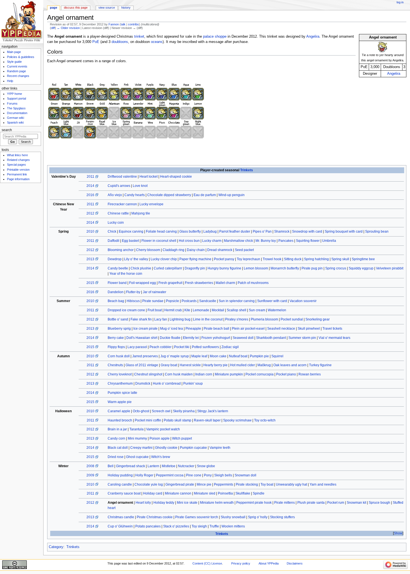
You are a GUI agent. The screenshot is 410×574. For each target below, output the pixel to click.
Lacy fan (160, 319)
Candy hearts (134, 195)
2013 (90, 259)
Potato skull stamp (177, 420)
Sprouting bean (377, 231)
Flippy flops (116, 347)
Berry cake (116, 338)
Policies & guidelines (20, 57)
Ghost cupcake (137, 457)
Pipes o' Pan (262, 231)
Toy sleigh (199, 526)
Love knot (140, 186)
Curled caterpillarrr (168, 268)
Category (56, 547)
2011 (90, 177)
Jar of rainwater (154, 292)
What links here (17, 155)
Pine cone (193, 475)
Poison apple (159, 438)
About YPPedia (269, 563)
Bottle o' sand (118, 319)
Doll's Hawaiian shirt (141, 338)
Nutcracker (186, 466)
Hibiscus (133, 301)
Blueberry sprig (119, 329)
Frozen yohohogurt (215, 338)
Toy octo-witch (265, 420)
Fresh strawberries (199, 283)
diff (53, 28)
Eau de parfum (205, 195)
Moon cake (218, 356)
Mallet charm (225, 283)
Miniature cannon (178, 493)
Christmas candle (121, 517)
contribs (133, 24)
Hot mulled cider (242, 365)
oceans (157, 42)
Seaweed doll (243, 338)
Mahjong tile (140, 213)
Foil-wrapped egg (142, 283)
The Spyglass (16, 108)
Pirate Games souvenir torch (196, 517)
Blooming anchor (121, 250)
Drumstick (142, 383)
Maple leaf (199, 356)
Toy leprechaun (248, 259)
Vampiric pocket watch (163, 429)
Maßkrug (264, 365)
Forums (12, 103)
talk (123, 24)
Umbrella (329, 241)
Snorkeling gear (317, 319)
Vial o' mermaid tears (334, 338)
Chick (112, 231)
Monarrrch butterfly (285, 268)
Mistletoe (168, 466)
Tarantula (136, 429)
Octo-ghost (141, 411)
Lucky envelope (151, 204)
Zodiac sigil (230, 347)
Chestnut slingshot (148, 374)
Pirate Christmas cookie (155, 517)
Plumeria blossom (264, 319)
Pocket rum (335, 503)
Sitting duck (293, 259)
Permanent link (17, 174)
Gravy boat (169, 365)
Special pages (16, 164)
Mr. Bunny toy (265, 241)
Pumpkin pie (259, 356)
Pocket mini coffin (148, 420)
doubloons (120, 42)
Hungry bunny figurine (224, 268)
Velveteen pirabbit (389, 268)
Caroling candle (120, 484)
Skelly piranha (184, 411)
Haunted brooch (120, 420)
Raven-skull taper (207, 420)
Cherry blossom (148, 250)
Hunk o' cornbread (167, 383)
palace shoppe (214, 36)
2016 (90, 195)
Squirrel (277, 356)
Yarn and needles (323, 484)
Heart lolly (143, 503)
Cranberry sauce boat (124, 493)
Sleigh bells (223, 475)
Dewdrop (115, 259)
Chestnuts (115, 365)
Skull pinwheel (309, 329)
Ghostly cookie (166, 448)
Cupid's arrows (119, 186)
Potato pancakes (148, 526)
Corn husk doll (119, 356)
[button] (398, 533)
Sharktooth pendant (271, 338)
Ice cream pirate (145, 329)
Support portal (16, 98)
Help (10, 81)
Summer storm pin (302, 338)
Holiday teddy (163, 503)
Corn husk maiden (179, 374)
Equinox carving (131, 231)
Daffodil (113, 241)
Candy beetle (118, 268)
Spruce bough (379, 503)
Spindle (258, 493)
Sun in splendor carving (237, 301)
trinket (139, 36)
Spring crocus (335, 268)
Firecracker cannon (122, 204)
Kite (187, 310)
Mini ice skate (187, 503)
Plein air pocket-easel (248, 329)
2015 (90, 283)
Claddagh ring (173, 250)
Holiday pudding (120, 475)
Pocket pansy (224, 259)
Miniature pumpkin (229, 374)
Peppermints (223, 484)
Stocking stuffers (282, 517)
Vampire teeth (219, 448)
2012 (90, 213)
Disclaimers (295, 563)
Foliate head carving (161, 231)
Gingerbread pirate (179, 484)
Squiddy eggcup (361, 268)
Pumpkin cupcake (193, 448)
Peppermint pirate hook (254, 503)
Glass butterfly (190, 231)
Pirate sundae (152, 301)
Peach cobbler (160, 347)
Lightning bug (180, 319)
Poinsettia (225, 493)
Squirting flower (308, 241)
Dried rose (116, 457)
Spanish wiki (15, 122)
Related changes (18, 159)
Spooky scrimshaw (237, 420)
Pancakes (285, 241)
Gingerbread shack (130, 466)
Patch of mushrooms (253, 283)
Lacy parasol (137, 347)
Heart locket (148, 177)
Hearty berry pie (215, 365)
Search (7, 130)
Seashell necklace (281, 329)
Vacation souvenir (303, 301)
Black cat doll (118, 448)
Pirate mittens (284, 503)
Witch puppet (182, 438)
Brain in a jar (117, 429)
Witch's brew (160, 457)
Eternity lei (191, 338)
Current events (17, 66)
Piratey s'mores (236, 319)
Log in (400, 2)
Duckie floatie (170, 338)
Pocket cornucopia (259, 374)
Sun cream (257, 310)
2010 (90, 231)
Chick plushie (141, 268)
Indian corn (203, 374)
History (126, 7)
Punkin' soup (193, 383)
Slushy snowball (233, 517)
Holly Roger (144, 475)
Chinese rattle (118, 213)
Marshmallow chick (238, 241)
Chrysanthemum (120, 383)
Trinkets (246, 170)
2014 (90, 186)
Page (53, 7)
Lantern (153, 466)
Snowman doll (245, 475)
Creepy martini (141, 448)
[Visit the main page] (21, 21)
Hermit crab (173, 310)
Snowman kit (356, 503)
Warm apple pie (120, 402)
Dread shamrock (219, 250)
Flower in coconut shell (158, 241)
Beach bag (116, 301)
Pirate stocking (247, 484)
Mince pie (204, 484)
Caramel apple (119, 411)
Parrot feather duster (234, 231)
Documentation (17, 113)
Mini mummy (137, 438)
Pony (208, 475)
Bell (111, 466)
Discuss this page (76, 7)
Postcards (189, 301)
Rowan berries (309, 374)
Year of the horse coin (125, 274)
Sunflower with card (272, 301)
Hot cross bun (189, 241)
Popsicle (172, 301)
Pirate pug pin (312, 268)
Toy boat (267, 484)
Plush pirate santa (311, 503)
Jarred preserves (145, 356)
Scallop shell (236, 310)
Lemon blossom (256, 268)
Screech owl (161, 411)
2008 (90, 466)
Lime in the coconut (208, 319)
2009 (90, 475)
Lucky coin (116, 223)
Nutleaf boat (238, 356)
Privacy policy (240, 563)
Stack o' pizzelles (176, 526)
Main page (14, 52)
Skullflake (242, 493)
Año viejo (115, 195)
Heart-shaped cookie (176, 177)
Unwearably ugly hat (291, 484)
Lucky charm (211, 241)
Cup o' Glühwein (120, 526)
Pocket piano (286, 374)
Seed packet (244, 250)
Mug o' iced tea (171, 329)
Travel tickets (332, 329)
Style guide (14, 61)
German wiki (15, 117)
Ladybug (210, 231)
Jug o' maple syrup (174, 356)
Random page (16, 71)
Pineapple (193, 329)
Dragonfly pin (195, 268)
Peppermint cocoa (170, 475)
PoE (95, 42)
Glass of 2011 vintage (142, 365)
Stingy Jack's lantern (212, 411)
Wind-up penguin (231, 195)
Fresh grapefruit (170, 283)
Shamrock (282, 231)
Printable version (18, 169)
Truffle (214, 526)
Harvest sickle (190, 365)
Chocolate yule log (148, 484)
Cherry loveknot (120, 374)
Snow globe (206, 466)
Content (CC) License (207, 563)
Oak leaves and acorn (290, 365)
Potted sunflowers (205, 347)
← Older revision (68, 28)
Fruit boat (155, 310)
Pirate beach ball (216, 329)
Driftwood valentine (122, 177)
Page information (18, 179)
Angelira (393, 74)
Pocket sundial (292, 319)
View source (106, 7)
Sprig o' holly (257, 517)
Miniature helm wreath (217, 503)
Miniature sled (204, 493)
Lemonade (201, 310)
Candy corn (116, 438)
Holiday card (152, 493)
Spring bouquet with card (344, 231)
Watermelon (277, 310)
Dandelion (116, 292)
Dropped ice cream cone (126, 310)
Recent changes (18, 76)
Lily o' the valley (136, 259)
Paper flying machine (195, 259)
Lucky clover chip (164, 259)
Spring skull (340, 259)
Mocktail (218, 310)
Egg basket (130, 241)
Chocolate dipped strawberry (169, 195)
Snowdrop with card (307, 231)
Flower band (117, 283)
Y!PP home (14, 93)
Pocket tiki (181, 347)
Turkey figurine (320, 365)
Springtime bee (363, 259)
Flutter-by (133, 292)
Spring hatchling (316, 259)
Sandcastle (207, 301)
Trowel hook (272, 259)
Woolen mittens (233, 526)
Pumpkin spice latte (122, 393)
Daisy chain (196, 250)
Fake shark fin (141, 319)
